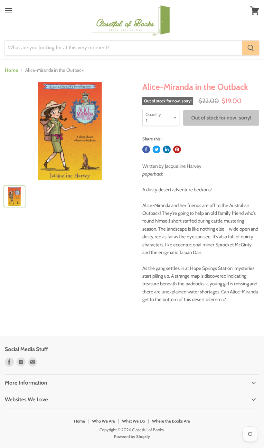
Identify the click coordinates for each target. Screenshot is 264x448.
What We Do (133, 421)
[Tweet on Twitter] (156, 149)
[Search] (250, 48)
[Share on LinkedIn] (167, 149)
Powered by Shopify (132, 436)
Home (11, 70)
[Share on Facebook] (146, 149)
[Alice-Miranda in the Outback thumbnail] (14, 196)
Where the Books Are (171, 421)
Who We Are (103, 421)
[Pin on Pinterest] (177, 149)
